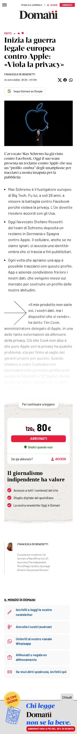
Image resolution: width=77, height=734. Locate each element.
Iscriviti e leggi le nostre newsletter (34, 612)
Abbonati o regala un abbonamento (31, 657)
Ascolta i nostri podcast (34, 627)
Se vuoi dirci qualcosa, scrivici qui (41, 672)
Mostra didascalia (38, 123)
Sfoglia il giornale (31, 5)
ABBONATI (38, 439)
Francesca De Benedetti (19, 74)
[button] (59, 80)
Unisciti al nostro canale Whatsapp (34, 641)
